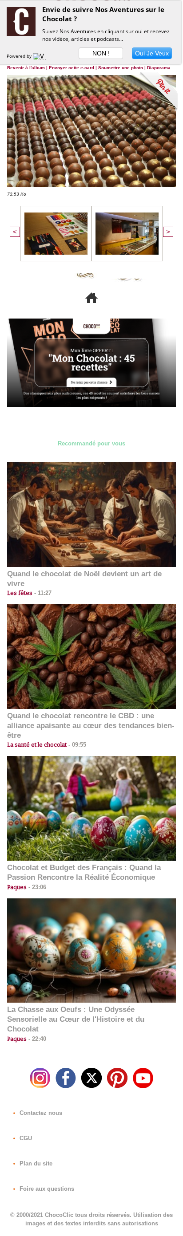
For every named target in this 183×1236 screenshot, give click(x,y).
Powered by (20, 56)
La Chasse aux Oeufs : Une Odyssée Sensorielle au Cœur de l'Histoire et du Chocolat (75, 1019)
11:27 (42, 593)
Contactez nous (40, 1113)
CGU (25, 1138)
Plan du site (35, 1163)
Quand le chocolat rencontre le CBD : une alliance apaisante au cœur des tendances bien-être (91, 726)
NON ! (101, 53)
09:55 (76, 744)
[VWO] (42, 56)
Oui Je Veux (152, 53)
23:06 (36, 887)
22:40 (36, 1038)
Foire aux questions (46, 1188)
